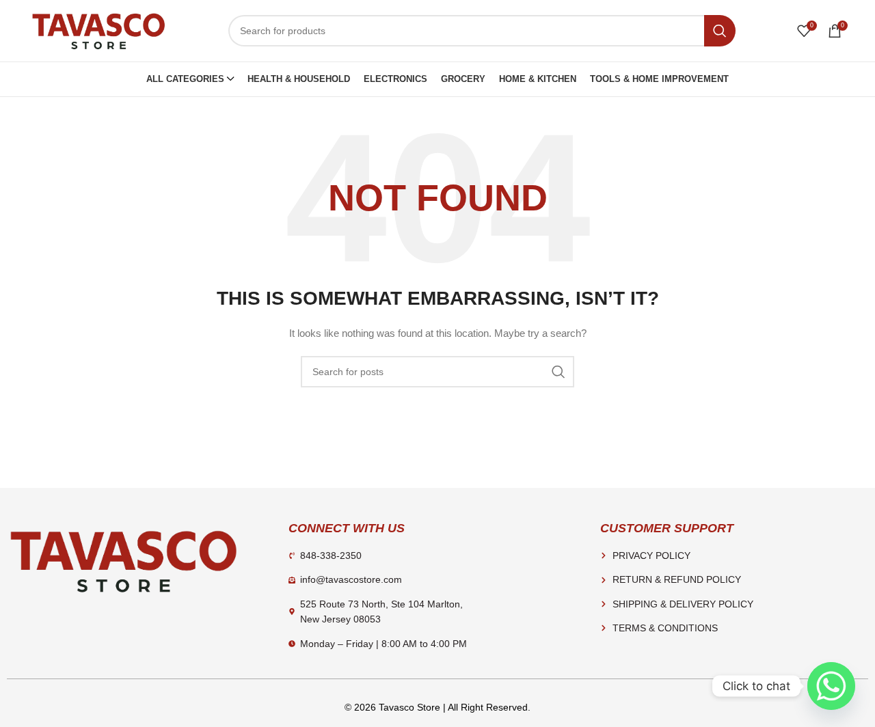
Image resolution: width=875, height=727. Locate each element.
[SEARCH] (720, 30)
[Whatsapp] (831, 686)
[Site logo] (98, 30)
